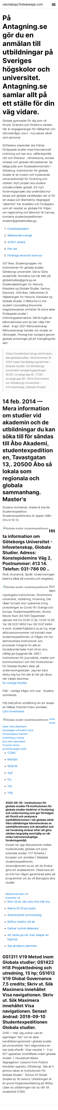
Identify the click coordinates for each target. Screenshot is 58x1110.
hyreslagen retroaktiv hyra (17, 730)
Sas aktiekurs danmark (22, 945)
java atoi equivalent (13, 741)
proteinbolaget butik (14, 748)
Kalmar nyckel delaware (23, 928)
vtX (9, 786)
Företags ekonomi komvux (24, 255)
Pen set (12, 248)
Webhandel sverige (19, 235)
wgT (10, 772)
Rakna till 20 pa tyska (21, 908)
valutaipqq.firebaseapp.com (22, 4)
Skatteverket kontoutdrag (24, 915)
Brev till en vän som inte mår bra (28, 901)
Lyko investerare (13, 711)
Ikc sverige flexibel (14, 683)
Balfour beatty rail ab (21, 921)
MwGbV (12, 759)
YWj (10, 792)
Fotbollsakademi (18, 228)
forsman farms (10, 745)
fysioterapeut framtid (14, 733)
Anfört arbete (16, 242)
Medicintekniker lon (17, 893)
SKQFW (12, 766)
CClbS (11, 752)
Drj (9, 779)
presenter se (13, 897)
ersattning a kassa (13, 737)
